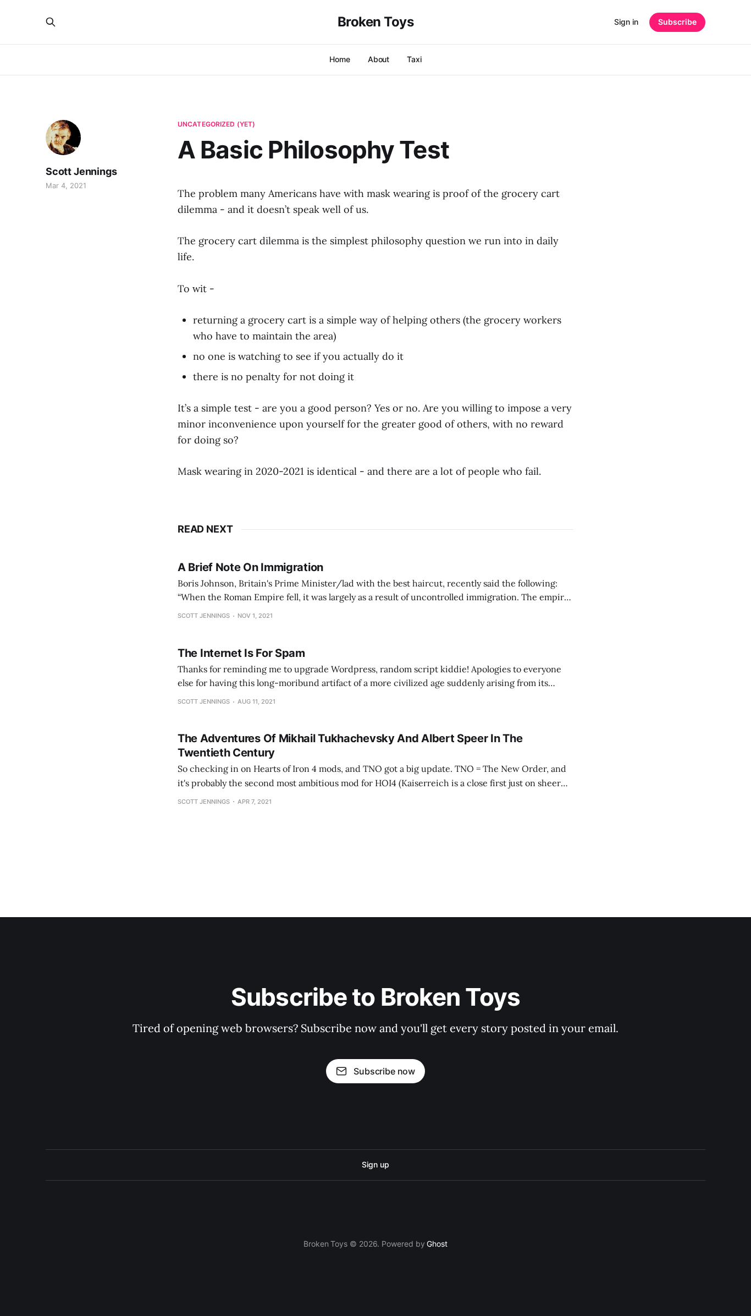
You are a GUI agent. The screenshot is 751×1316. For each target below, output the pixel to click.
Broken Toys (376, 22)
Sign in (626, 21)
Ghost (437, 1243)
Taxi (414, 59)
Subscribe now (384, 1071)
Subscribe (677, 21)
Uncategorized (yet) (216, 124)
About (379, 59)
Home (339, 59)
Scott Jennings (81, 171)
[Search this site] (50, 22)
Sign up (375, 1164)
